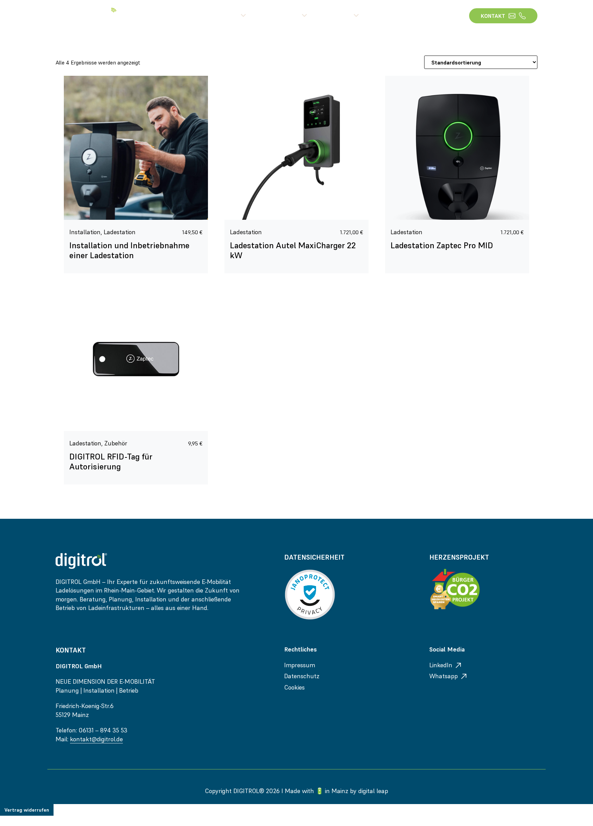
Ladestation (120, 232)
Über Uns (226, 15)
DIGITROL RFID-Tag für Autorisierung (110, 461)
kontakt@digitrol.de (96, 739)
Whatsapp (443, 676)
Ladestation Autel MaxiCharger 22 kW (293, 250)
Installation (85, 232)
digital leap (373, 791)
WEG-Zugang (434, 15)
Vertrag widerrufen (26, 810)
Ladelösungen (279, 15)
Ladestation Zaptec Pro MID (442, 245)
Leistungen (336, 15)
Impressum (299, 665)
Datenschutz (301, 676)
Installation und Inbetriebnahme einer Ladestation (129, 250)
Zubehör (115, 443)
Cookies (294, 687)
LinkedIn (440, 665)
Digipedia (384, 15)
